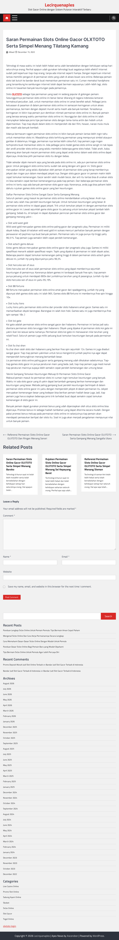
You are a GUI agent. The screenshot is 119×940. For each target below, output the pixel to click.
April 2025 (7, 770)
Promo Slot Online (11, 891)
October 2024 (9, 803)
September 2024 (10, 808)
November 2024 (10, 797)
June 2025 (7, 759)
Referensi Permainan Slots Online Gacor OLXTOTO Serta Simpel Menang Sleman (97, 464)
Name (7, 556)
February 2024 (9, 846)
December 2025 (10, 726)
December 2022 (10, 874)
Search (108, 616)
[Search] (113, 18)
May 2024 (7, 830)
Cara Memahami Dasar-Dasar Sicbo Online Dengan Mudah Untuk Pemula (34, 641)
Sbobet (6, 902)
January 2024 (9, 852)
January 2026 (9, 721)
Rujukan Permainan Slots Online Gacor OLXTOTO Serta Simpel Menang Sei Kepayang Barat (58, 466)
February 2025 (9, 781)
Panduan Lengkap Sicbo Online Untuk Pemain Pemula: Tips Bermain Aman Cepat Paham (41, 630)
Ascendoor (72, 936)
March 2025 (8, 775)
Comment (9, 515)
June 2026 (7, 694)
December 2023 (10, 857)
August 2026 (8, 683)
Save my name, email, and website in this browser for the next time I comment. (49, 586)
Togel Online (8, 918)
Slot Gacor (11, 34)
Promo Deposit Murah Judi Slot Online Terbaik (23, 664)
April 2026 (7, 705)
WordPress (98, 936)
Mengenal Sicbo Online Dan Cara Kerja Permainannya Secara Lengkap (33, 635)
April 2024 (7, 835)
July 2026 (7, 688)
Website (7, 571)
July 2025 (7, 754)
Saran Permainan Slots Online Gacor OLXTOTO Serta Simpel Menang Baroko (19, 464)
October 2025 (9, 737)
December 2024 (10, 792)
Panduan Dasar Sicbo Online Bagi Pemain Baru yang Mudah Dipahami (33, 646)
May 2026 (7, 699)
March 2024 (8, 841)
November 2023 (10, 863)
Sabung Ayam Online (12, 897)
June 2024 (7, 825)
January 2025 (9, 786)
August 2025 (8, 748)
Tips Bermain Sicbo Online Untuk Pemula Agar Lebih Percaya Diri (31, 652)
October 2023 (9, 868)
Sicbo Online (8, 908)
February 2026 (9, 716)
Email (65, 556)
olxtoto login (9, 926)
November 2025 (10, 732)
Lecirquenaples (59, 5)
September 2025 (10, 743)
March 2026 (8, 710)
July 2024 (7, 819)
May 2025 (7, 765)
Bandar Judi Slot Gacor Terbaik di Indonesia (64, 664)
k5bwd (11, 52)
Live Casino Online (11, 886)
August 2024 (8, 814)
